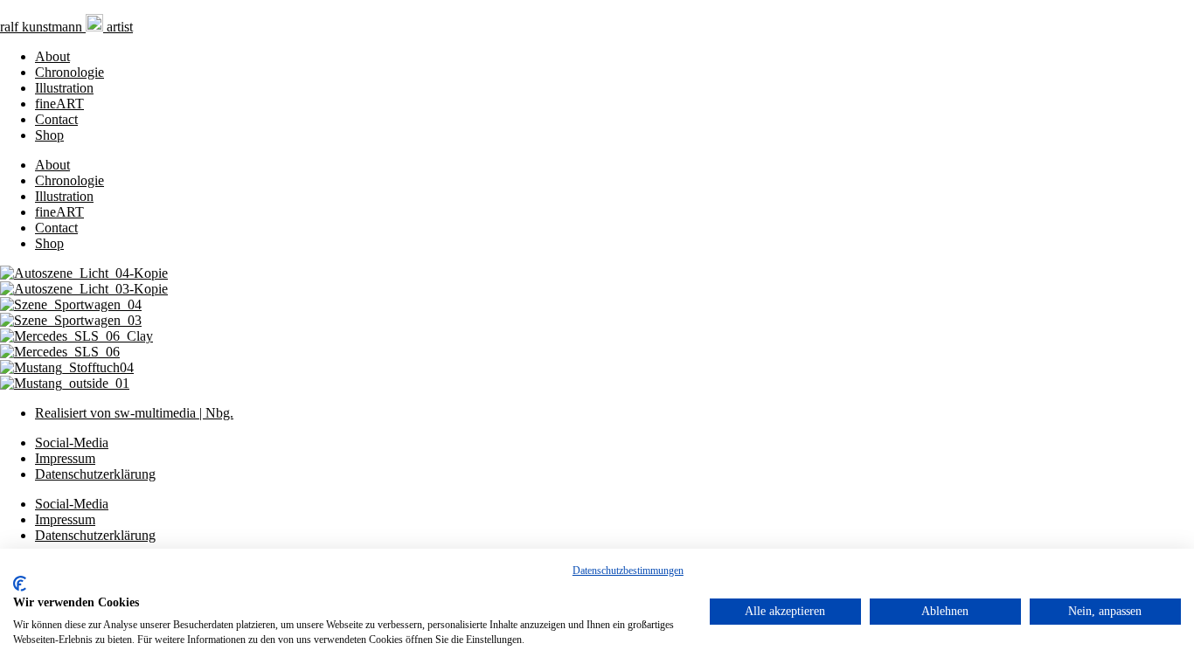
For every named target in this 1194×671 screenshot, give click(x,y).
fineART (59, 103)
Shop (49, 135)
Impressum (65, 458)
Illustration (64, 87)
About (52, 56)
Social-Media (71, 442)
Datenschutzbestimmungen (628, 570)
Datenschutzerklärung (95, 474)
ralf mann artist (66, 26)
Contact (56, 119)
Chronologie (69, 72)
